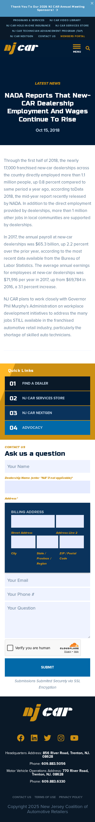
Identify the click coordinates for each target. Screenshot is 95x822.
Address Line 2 (66, 533)
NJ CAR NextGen (21, 36)
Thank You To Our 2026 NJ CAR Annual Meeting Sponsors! (48, 8)
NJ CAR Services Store (72, 25)
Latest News (47, 83)
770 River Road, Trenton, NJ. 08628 (60, 773)
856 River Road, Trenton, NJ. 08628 (66, 755)
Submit (47, 667)
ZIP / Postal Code (68, 556)
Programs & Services (29, 20)
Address (11, 498)
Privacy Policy (71, 797)
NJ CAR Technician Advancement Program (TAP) (47, 31)
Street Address (22, 533)
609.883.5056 (54, 764)
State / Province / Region (44, 558)
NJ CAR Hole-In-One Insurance (28, 25)
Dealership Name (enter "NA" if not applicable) (39, 478)
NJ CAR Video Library (65, 20)
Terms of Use (45, 797)
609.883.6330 (53, 781)
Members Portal (73, 36)
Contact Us (46, 36)
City (13, 553)
